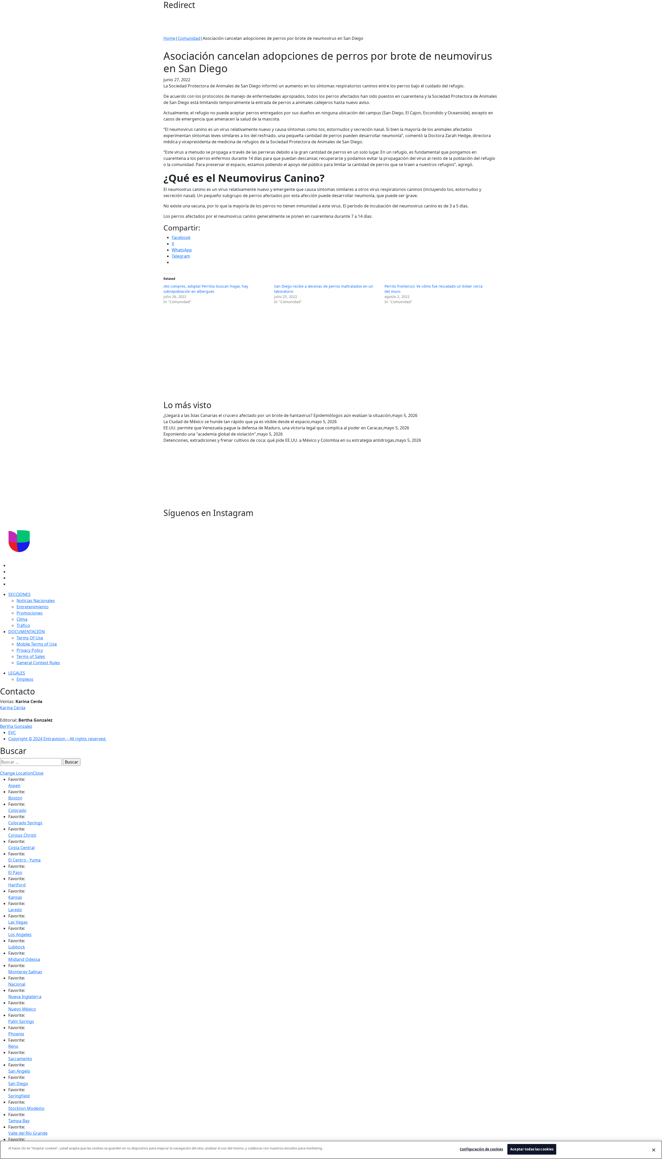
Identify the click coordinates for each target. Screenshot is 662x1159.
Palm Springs (21, 1021)
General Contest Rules (38, 663)
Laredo (15, 910)
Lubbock (16, 947)
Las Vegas (18, 922)
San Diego (18, 1083)
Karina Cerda (12, 708)
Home (169, 38)
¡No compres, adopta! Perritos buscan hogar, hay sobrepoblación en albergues (205, 289)
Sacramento (20, 1058)
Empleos (25, 679)
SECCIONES (19, 594)
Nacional (16, 984)
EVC (12, 732)
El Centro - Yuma (24, 860)
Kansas (15, 897)
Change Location (16, 773)
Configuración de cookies (481, 1149)
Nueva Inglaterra (24, 996)
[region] (331, 1150)
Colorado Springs (25, 823)
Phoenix (16, 1034)
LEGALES (16, 673)
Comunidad (189, 38)
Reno (13, 1046)
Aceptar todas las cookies (531, 1149)
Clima (22, 619)
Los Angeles (20, 934)
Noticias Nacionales (36, 600)
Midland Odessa (24, 959)
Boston (15, 798)
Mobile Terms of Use (37, 644)
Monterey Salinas (25, 972)
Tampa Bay (18, 1121)
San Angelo (19, 1071)
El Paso (15, 872)
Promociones (30, 613)
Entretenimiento (33, 607)
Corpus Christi (22, 835)
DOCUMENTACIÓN (26, 631)
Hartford (17, 885)
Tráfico (23, 625)
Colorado (17, 810)
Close (38, 773)
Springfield (19, 1096)
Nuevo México (22, 1009)
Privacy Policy (30, 650)
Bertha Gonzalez (16, 726)
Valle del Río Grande (28, 1133)
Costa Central (21, 847)
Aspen (14, 785)
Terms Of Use (30, 638)
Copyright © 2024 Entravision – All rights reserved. (57, 739)
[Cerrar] (653, 1150)
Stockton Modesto (26, 1108)
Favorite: (16, 779)
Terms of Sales (31, 656)
